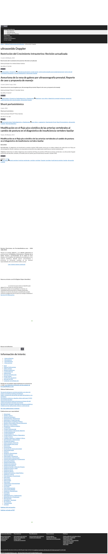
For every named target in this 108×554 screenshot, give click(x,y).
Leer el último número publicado (16, 264)
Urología (6, 504)
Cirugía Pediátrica (9, 433)
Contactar (3, 540)
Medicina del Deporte (10, 465)
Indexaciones (7, 373)
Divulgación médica (9, 441)
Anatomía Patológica (9, 417)
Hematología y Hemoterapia (11, 458)
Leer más (3, 69)
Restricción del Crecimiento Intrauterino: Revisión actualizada (34, 53)
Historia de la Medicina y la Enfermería (14, 459)
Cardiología (7, 427)
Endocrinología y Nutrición (11, 442)
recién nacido (34, 72)
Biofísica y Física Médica (10, 424)
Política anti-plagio (67, 539)
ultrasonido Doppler (31, 73)
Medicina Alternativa (9, 462)
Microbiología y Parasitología (12, 476)
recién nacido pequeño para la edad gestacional (51, 72)
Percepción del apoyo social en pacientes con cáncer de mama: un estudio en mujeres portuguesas (15, 392)
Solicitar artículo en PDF (8, 510)
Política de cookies (68, 543)
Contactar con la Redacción (11, 380)
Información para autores (20, 536)
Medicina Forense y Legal (10, 468)
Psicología (6, 492)
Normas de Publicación (10, 374)
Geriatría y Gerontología (10, 453)
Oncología (6, 486)
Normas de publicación (19, 537)
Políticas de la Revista (13, 34)
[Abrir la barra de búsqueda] (2, 42)
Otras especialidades (9, 489)
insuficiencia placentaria (23, 72)
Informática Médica (9, 461)
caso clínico (45, 98)
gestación (68, 98)
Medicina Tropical (9, 474)
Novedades (7, 35)
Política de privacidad (68, 541)
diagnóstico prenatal (54, 98)
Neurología (5, 160)
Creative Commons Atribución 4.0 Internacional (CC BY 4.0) (49, 550)
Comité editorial (5, 537)
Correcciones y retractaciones (71, 540)
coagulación (41, 122)
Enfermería (7, 445)
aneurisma (38, 98)
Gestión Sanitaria (8, 454)
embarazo (63, 98)
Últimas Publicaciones (10, 367)
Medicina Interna (8, 470)
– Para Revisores (8, 361)
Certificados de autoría (10, 377)
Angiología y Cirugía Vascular (12, 420)
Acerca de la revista (5, 536)
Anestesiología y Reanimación (12, 418)
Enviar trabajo (7, 40)
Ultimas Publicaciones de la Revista (14, 44)
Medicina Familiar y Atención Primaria (14, 467)
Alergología (7, 414)
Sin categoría (7, 501)
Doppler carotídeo (46, 160)
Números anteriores (9, 370)
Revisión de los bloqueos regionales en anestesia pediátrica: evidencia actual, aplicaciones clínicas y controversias (17, 404)
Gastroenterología (7, 122)
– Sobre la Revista (8, 358)
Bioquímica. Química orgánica (12, 426)
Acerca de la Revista (9, 29)
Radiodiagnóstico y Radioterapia (25, 98)
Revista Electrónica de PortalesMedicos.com (30, 552)
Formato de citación (51, 537)
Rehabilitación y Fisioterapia (11, 497)
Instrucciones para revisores (36, 536)
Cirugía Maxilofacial (9, 432)
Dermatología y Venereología (12, 439)
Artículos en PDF (8, 379)
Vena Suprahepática (11, 123)
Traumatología (8, 503)
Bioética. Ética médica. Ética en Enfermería (15, 423)
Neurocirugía (7, 480)
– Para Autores (8, 360)
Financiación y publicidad (69, 537)
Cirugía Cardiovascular (10, 429)
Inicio (2, 44)
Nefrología (7, 477)
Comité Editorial (8, 371)
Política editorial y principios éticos (72, 536)
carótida (32, 160)
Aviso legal (65, 544)
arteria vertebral (14, 160)
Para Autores (10, 31)
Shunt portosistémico (12, 104)
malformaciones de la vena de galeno (10, 100)
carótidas (37, 160)
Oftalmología (7, 485)
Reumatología (7, 498)
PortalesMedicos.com (11, 552)
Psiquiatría (7, 494)
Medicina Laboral (8, 471)
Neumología (7, 479)
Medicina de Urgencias (10, 464)
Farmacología (7, 447)
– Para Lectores (8, 363)
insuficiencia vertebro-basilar (59, 160)
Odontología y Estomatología (12, 483)
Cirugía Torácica (8, 436)
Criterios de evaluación (35, 537)
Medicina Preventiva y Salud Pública (13, 473)
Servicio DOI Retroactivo (7, 295)
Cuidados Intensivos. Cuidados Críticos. (14, 438)
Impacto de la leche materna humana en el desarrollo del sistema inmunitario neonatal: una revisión (16, 401)
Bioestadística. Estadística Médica (13, 421)
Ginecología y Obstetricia (9, 72)
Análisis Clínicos (8, 415)
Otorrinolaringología (9, 488)
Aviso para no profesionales (53, 539)
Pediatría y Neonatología (10, 491)
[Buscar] (22, 349)
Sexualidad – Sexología (10, 500)
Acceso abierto (50, 536)
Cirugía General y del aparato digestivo (14, 430)
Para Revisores (11, 32)
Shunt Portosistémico (62, 122)
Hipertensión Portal (50, 122)
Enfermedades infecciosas (11, 444)
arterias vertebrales (24, 160)
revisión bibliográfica (20, 73)
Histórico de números (9, 38)
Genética (6, 451)
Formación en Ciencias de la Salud (13, 448)
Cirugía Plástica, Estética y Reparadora (14, 435)
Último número (8, 37)
